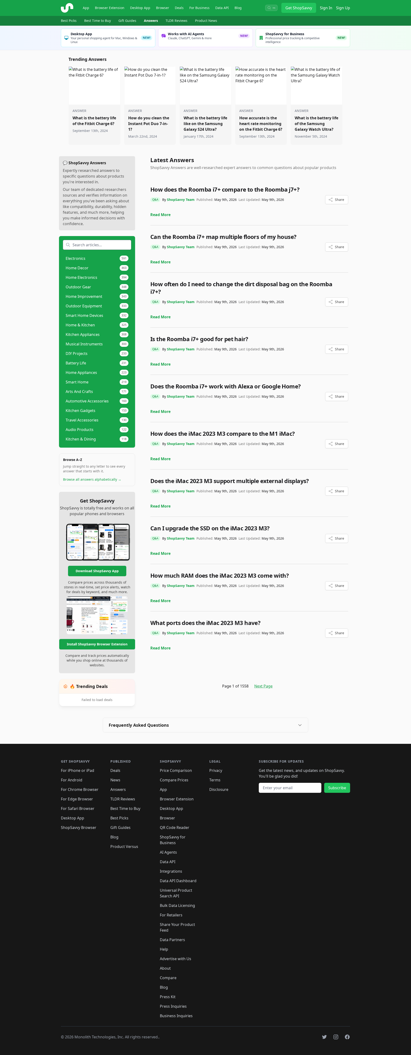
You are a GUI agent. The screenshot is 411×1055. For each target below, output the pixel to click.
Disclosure (218, 789)
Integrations (171, 871)
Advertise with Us (175, 958)
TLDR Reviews (176, 20)
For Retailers (171, 915)
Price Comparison (176, 770)
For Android (71, 780)
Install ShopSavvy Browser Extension (97, 644)
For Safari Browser (77, 808)
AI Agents (168, 852)
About (165, 968)
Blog (238, 7)
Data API (222, 7)
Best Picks (69, 20)
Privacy (215, 770)
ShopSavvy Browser (78, 827)
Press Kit (168, 996)
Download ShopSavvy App (97, 571)
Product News (206, 20)
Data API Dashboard (178, 880)
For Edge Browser (77, 799)
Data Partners (172, 939)
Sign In (326, 7)
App (86, 7)
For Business (199, 7)
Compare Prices (174, 780)
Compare (168, 977)
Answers (151, 20)
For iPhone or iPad (77, 770)
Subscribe (337, 787)
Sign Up (343, 7)
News (115, 780)
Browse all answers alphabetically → (92, 479)
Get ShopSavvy (298, 7)
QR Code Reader (174, 827)
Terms (214, 780)
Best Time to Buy (97, 20)
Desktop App (140, 7)
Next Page (263, 686)
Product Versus (124, 846)
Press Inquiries (173, 1006)
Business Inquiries (176, 1015)
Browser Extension (109, 7)
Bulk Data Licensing (177, 905)
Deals (179, 7)
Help (164, 949)
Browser (162, 7)
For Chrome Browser (79, 789)
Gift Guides (127, 20)
